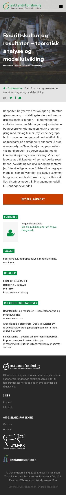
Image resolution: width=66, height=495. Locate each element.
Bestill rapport (33, 199)
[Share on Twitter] (11, 97)
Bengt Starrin (12, 344)
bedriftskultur (10, 258)
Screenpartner (28, 486)
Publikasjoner (15, 88)
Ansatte (7, 429)
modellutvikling (47, 258)
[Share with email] (20, 97)
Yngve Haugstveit (33, 65)
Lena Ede (25, 344)
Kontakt (7, 402)
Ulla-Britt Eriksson (39, 344)
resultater (8, 262)
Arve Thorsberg (13, 331)
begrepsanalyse (28, 258)
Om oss (7, 424)
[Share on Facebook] (15, 97)
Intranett (7, 407)
